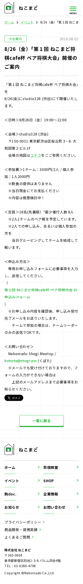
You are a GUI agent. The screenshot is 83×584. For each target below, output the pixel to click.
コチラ (35, 155)
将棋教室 (50, 467)
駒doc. (10, 494)
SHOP (48, 480)
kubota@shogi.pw (20, 360)
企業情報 (50, 494)
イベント (27, 22)
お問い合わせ (54, 507)
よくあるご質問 (17, 537)
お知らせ (11, 507)
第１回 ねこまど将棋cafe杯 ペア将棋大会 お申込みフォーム (40, 293)
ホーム (9, 22)
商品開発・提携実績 (21, 529)
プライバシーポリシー (22, 522)
